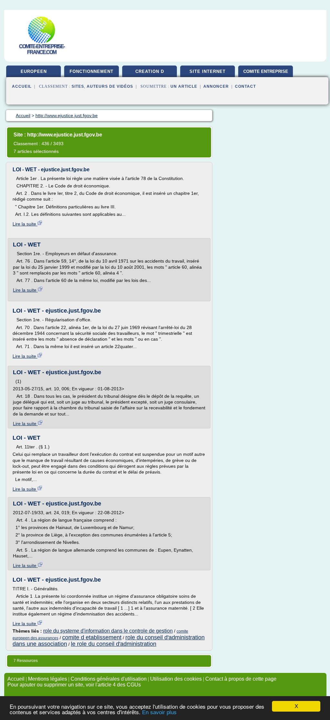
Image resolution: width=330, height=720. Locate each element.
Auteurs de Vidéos (110, 86)
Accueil (22, 86)
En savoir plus (159, 712)
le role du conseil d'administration (113, 644)
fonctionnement (91, 71)
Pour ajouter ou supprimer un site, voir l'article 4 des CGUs (74, 684)
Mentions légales (47, 679)
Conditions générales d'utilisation (109, 679)
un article (183, 86)
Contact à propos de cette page (241, 679)
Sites (78, 86)
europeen (34, 71)
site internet (207, 71)
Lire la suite (25, 223)
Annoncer (216, 86)
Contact (245, 86)
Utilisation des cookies (176, 679)
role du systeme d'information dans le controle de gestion (108, 631)
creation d (149, 71)
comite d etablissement (91, 637)
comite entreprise (265, 71)
